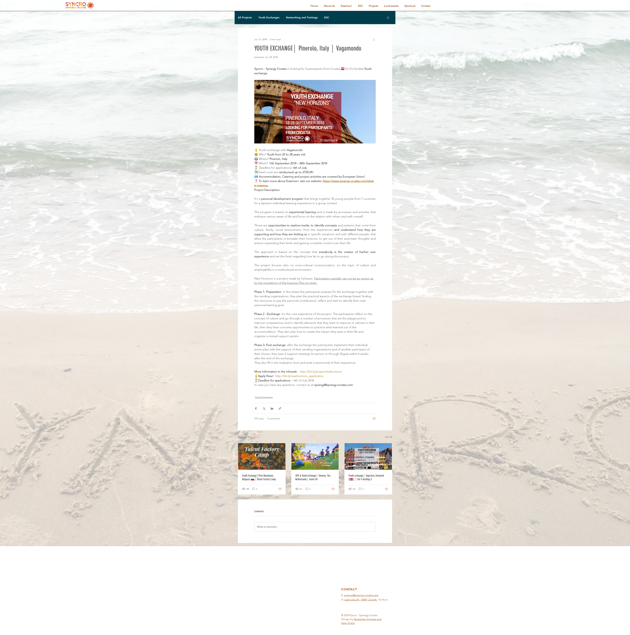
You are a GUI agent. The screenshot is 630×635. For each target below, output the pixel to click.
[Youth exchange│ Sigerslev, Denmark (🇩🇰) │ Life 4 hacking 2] (368, 456)
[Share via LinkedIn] (271, 408)
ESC (326, 17)
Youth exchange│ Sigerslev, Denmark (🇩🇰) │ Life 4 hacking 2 (366, 477)
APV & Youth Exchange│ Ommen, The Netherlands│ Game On (312, 477)
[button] (387, 17)
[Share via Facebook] (255, 408)
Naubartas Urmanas (365, 619)
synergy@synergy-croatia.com (361, 595)
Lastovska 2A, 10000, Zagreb (360, 599)
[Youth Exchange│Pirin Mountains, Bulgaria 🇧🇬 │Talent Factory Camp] (261, 456)
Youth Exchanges (268, 17)
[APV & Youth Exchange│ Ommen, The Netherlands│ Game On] (315, 456)
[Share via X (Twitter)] (263, 408)
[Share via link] (280, 408)
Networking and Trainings (302, 17)
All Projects (245, 17)
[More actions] (374, 39)
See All (388, 436)
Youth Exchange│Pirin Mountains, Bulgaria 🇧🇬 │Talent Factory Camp (259, 477)
